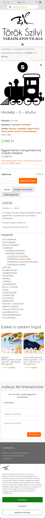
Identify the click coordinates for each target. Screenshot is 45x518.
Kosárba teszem (28, 181)
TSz (9, 135)
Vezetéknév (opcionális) (12, 414)
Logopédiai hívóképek (12, 53)
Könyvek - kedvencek (12, 304)
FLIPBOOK (6, 281)
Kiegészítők (8, 301)
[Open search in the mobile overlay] (23, 7)
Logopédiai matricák (15, 251)
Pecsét (17, 131)
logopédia (21, 128)
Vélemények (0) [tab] (11, 194)
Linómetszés (8, 295)
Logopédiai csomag (16, 264)
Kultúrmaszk (9, 318)
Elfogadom (22, 500)
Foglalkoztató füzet (13, 309)
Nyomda (12, 128)
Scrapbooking (9, 284)
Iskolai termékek (10, 245)
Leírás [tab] (7, 189)
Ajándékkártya (10, 312)
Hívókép (24, 131)
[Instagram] (8, 2)
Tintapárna (8, 276)
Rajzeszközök (9, 292)
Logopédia (6, 49)
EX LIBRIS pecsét (9, 270)
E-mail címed (9, 403)
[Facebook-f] (4, 2)
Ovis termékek (9, 239)
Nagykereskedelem (11, 315)
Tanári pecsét (7, 131)
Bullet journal (10, 287)
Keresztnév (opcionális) (12, 423)
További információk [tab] (23, 189)
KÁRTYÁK (6, 267)
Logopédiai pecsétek (23, 49)
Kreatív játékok (10, 306)
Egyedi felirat (33, 128)
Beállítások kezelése (22, 512)
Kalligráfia (8, 298)
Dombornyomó (9, 273)
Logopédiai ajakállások (19, 259)
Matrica (6, 278)
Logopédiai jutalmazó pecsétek (22, 262)
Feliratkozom (34, 434)
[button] (22, 44)
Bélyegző (33, 131)
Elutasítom (22, 506)
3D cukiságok (8, 242)
